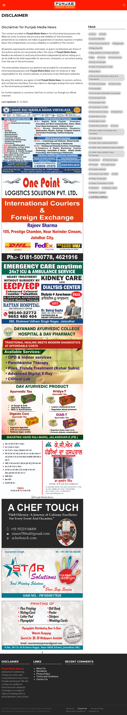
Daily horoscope (98, 62)
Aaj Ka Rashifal (97, 39)
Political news (111, 160)
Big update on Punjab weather (105, 53)
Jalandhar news (98, 121)
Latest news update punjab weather (107, 147)
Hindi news (115, 84)
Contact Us (42, 679)
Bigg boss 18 (96, 48)
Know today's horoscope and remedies (102, 132)
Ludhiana (95, 160)
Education (95, 71)
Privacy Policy (43, 674)
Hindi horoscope (98, 84)
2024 (93, 34)
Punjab (94, 164)
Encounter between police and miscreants (103, 77)
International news (99, 112)
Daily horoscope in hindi (101, 67)
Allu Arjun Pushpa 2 (100, 43)
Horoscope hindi (98, 98)
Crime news (115, 57)
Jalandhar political (99, 126)
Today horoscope (98, 178)
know (115, 126)
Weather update (98, 192)
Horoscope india (98, 102)
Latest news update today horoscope (101, 153)
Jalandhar (117, 112)
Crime (102, 57)
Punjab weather (98, 169)
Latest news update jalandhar (104, 143)
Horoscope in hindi (99, 107)
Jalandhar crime (98, 116)
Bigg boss (118, 43)
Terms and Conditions (47, 676)
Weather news (110, 188)
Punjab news (109, 164)
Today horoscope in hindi (102, 183)
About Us (41, 668)
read (116, 174)
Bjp (92, 57)
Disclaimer (41, 671)
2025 (103, 34)
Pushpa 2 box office (99, 174)
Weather (95, 188)
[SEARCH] (124, 5)
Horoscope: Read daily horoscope (105, 93)
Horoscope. (96, 88)
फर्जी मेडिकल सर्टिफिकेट (99, 197)
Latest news (96, 138)
